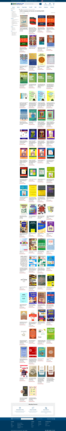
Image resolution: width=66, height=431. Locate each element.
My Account (39, 423)
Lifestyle (52, 7)
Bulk (35, 7)
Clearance (46, 7)
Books (18, 7)
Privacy (24, 430)
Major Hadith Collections (20, 424)
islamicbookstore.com (17, 4)
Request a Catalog (47, 425)
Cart (38, 425)
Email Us (46, 424)
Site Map (26, 430)
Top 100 (30, 7)
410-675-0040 (47, 423)
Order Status (39, 424)
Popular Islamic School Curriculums (20, 427)
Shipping (32, 426)
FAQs (31, 424)
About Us (32, 423)
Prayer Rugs (24, 7)
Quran (13, 7)
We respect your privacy (39, 418)
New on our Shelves (19, 423)
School (40, 7)
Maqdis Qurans (19, 425)
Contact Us (32, 425)
